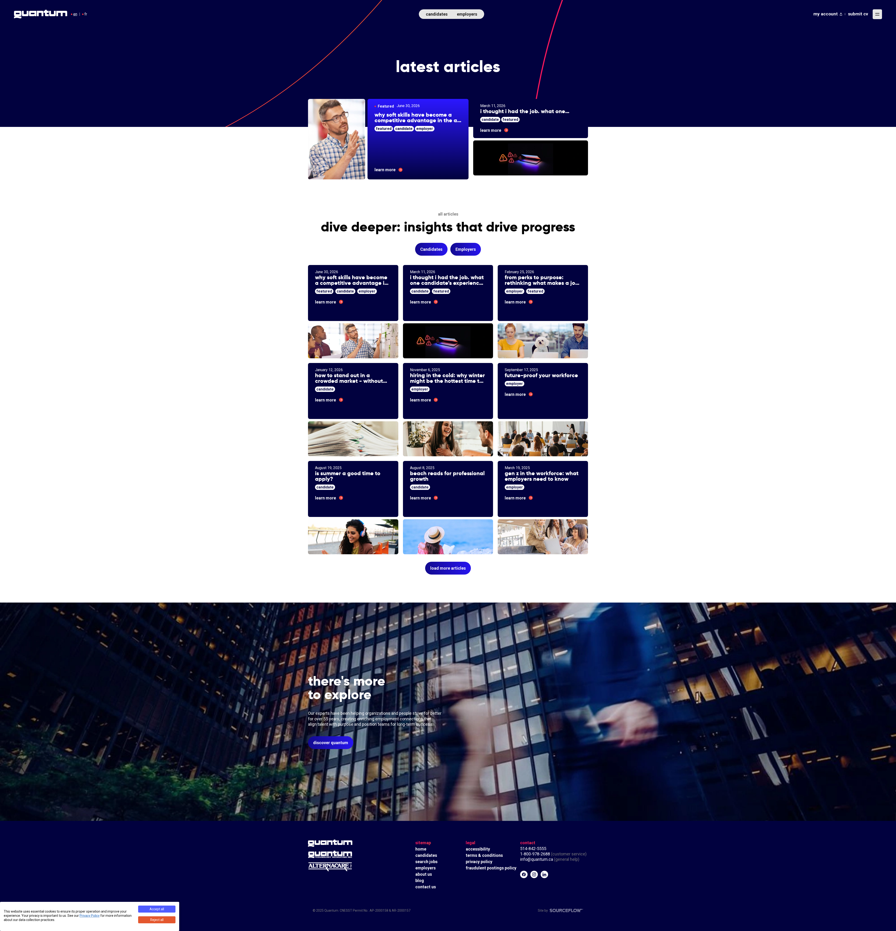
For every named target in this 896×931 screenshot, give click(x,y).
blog (419, 880)
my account (825, 14)
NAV (877, 14)
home (420, 849)
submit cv (858, 14)
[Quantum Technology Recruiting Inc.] (343, 854)
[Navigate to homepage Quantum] (40, 14)
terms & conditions (484, 855)
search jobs (426, 861)
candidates (437, 14)
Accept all (157, 909)
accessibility (478, 849)
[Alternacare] (343, 867)
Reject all (157, 920)
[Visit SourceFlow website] (566, 910)
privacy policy (479, 861)
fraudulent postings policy (491, 867)
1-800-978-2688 (535, 853)
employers (467, 14)
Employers (465, 249)
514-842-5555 (533, 848)
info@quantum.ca (536, 859)
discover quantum (330, 742)
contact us (425, 886)
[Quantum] (343, 843)
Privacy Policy (90, 915)
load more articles (448, 568)
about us (423, 874)
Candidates (431, 249)
